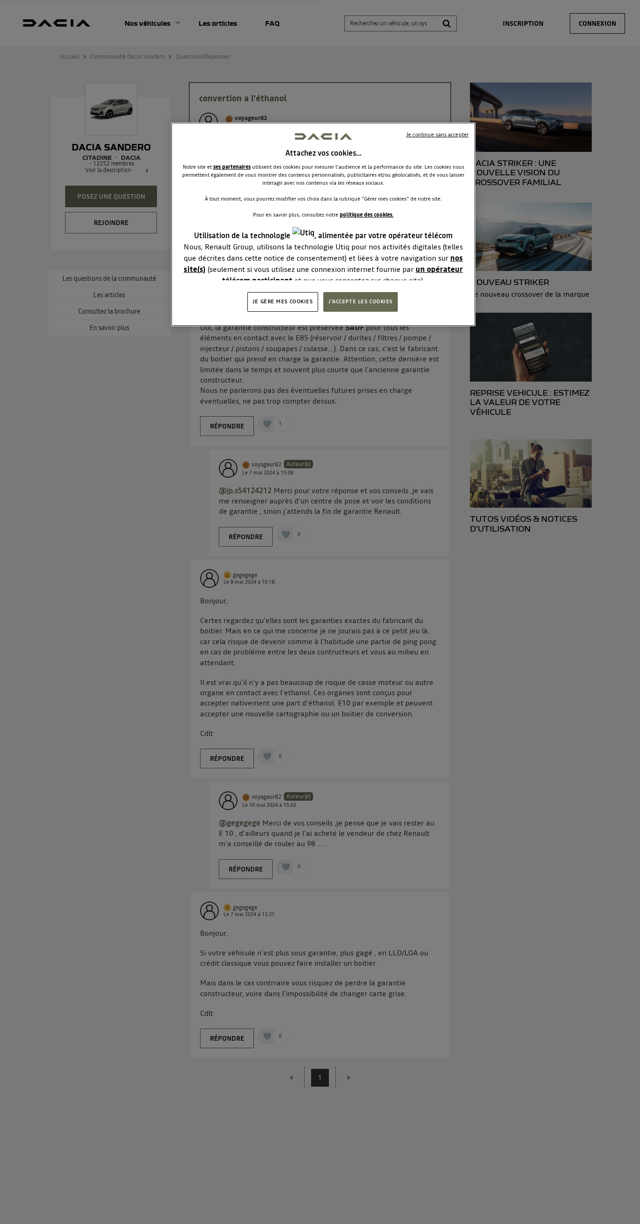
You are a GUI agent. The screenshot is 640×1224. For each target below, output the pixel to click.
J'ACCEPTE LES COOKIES (360, 301)
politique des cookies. (367, 214)
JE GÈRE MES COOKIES (283, 301)
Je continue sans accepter (437, 134)
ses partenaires (232, 167)
